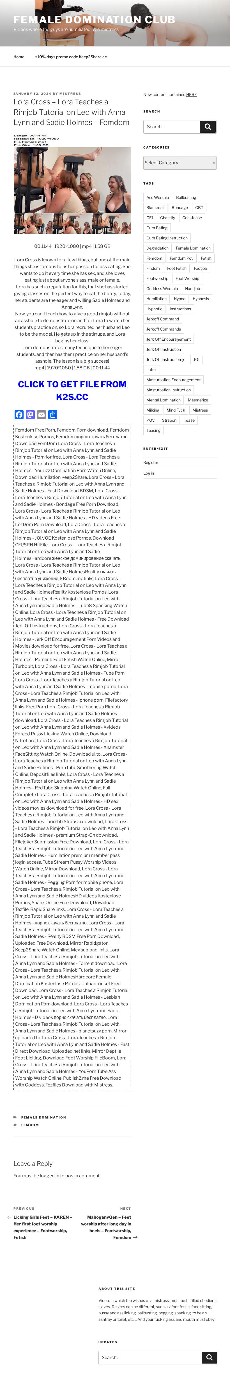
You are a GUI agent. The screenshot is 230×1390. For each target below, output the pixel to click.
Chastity (167, 217)
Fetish (206, 258)
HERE (191, 94)
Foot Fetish (177, 268)
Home (18, 56)
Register (150, 462)
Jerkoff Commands (163, 329)
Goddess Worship (162, 288)
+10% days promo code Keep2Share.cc (71, 56)
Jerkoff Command (162, 318)
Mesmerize (198, 400)
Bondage (180, 207)
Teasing (153, 430)
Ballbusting (186, 197)
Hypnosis (201, 298)
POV (150, 420)
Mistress (200, 410)
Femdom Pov (182, 258)
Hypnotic (154, 308)
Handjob (192, 288)
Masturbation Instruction (168, 389)
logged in (49, 1175)
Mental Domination (163, 400)
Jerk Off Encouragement (168, 339)
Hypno (179, 298)
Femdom (30, 1125)
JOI (196, 359)
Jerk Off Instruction (163, 349)
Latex (151, 369)
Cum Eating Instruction (167, 237)
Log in (148, 473)
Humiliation (156, 298)
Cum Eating (156, 227)
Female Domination (43, 1117)
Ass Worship (157, 197)
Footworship (157, 278)
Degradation (157, 248)
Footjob (200, 268)
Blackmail (155, 207)
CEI (149, 217)
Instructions (180, 308)
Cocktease (192, 217)
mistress (70, 94)
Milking (152, 410)
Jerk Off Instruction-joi (166, 359)
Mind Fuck (176, 410)
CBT (199, 207)
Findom (153, 268)
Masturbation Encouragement (173, 379)
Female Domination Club (94, 20)
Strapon (169, 420)
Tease (189, 420)
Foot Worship (187, 278)
